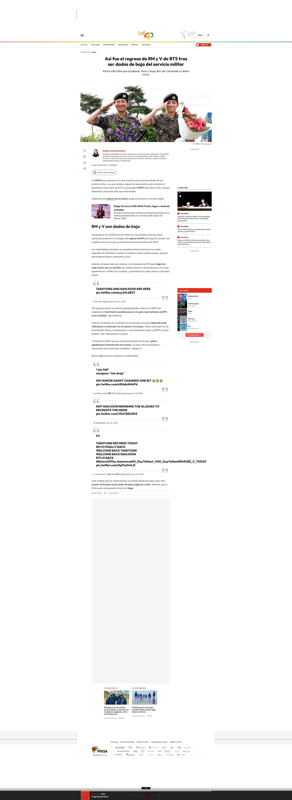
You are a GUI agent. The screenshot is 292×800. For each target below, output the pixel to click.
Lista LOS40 (95, 45)
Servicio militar (96, 493)
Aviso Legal (114, 742)
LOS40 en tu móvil (176, 742)
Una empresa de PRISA (99, 749)
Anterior (133, 795)
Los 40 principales (131, 747)
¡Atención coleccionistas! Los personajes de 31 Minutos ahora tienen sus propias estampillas (193, 218)
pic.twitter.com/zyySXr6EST (115, 292)
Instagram (137, 726)
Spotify (155, 726)
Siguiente (158, 795)
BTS (105, 493)
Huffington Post (123, 750)
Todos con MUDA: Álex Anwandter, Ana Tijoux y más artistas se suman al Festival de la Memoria (193, 242)
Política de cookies (143, 742)
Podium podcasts (141, 754)
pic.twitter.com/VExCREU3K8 (116, 414)
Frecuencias (123, 45)
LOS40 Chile (146, 35)
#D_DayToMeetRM (170, 461)
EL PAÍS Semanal (168, 750)
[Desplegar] (146, 788)
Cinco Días (151, 750)
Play (146, 795)
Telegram (84, 168)
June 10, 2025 (120, 301)
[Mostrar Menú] (83, 35)
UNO (136, 750)
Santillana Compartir (153, 747)
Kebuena (184, 750)
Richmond (118, 754)
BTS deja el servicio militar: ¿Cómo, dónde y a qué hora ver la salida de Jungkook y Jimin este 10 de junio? (116, 710)
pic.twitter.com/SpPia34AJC (116, 465)
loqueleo (170, 754)
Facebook (84, 151)
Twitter (84, 157)
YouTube (141, 726)
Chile (200, 35)
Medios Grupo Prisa (99, 755)
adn (178, 747)
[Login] (208, 35)
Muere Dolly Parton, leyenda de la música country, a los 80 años (194, 230)
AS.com (171, 747)
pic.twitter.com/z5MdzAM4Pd (117, 384)
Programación (109, 45)
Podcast (134, 45)
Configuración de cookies (159, 742)
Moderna (130, 754)
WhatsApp (84, 163)
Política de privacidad (127, 742)
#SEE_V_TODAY (194, 461)
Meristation (181, 754)
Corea (94, 52)
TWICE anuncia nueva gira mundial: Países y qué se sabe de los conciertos (144, 709)
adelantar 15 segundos (153, 795)
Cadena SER (163, 747)
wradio (142, 750)
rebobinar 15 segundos (138, 795)
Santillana (141, 747)
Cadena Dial (159, 750)
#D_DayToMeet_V (144, 461)
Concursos (146, 45)
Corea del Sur (114, 493)
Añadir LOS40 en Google (106, 172)
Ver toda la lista (193, 335)
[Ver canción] (183, 297)
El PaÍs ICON (150, 754)
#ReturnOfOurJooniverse (113, 461)
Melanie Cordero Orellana (114, 151)
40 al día (84, 45)
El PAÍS (120, 747)
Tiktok (132, 726)
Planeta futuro (176, 750)
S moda (160, 754)
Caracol (187, 747)
